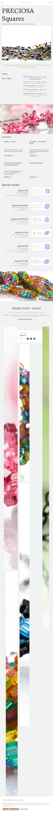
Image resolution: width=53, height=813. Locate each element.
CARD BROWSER (8, 155)
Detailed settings (24, 809)
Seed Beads (17, 24)
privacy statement (29, 804)
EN (50, 2)
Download (33, 155)
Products (9, 24)
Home (3, 24)
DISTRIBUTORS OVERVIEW (25, 319)
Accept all (5, 809)
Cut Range (25, 24)
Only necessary (14, 809)
